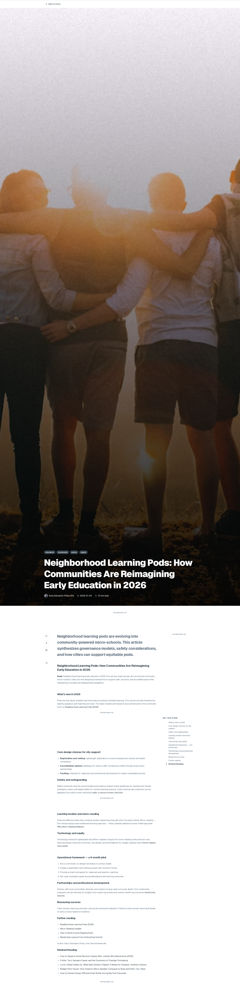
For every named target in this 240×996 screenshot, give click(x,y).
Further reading (174, 760)
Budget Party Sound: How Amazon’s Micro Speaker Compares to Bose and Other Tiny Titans (103, 969)
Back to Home (54, 4)
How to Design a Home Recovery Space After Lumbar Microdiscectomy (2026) (96, 956)
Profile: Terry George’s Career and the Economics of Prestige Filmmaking (94, 960)
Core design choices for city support (179, 727)
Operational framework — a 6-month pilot (180, 746)
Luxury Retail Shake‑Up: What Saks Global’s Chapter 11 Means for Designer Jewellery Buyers (103, 964)
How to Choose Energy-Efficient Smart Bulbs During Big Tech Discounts (93, 973)
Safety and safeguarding (178, 732)
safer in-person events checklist (107, 792)
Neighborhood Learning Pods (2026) (81, 707)
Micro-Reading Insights (71, 928)
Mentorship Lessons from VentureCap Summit (81, 937)
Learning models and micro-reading (179, 736)
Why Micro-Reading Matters (71, 826)
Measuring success (176, 757)
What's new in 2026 (176, 722)
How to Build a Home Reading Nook (76, 933)
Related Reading (175, 764)
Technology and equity (177, 741)
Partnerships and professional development (180, 752)
